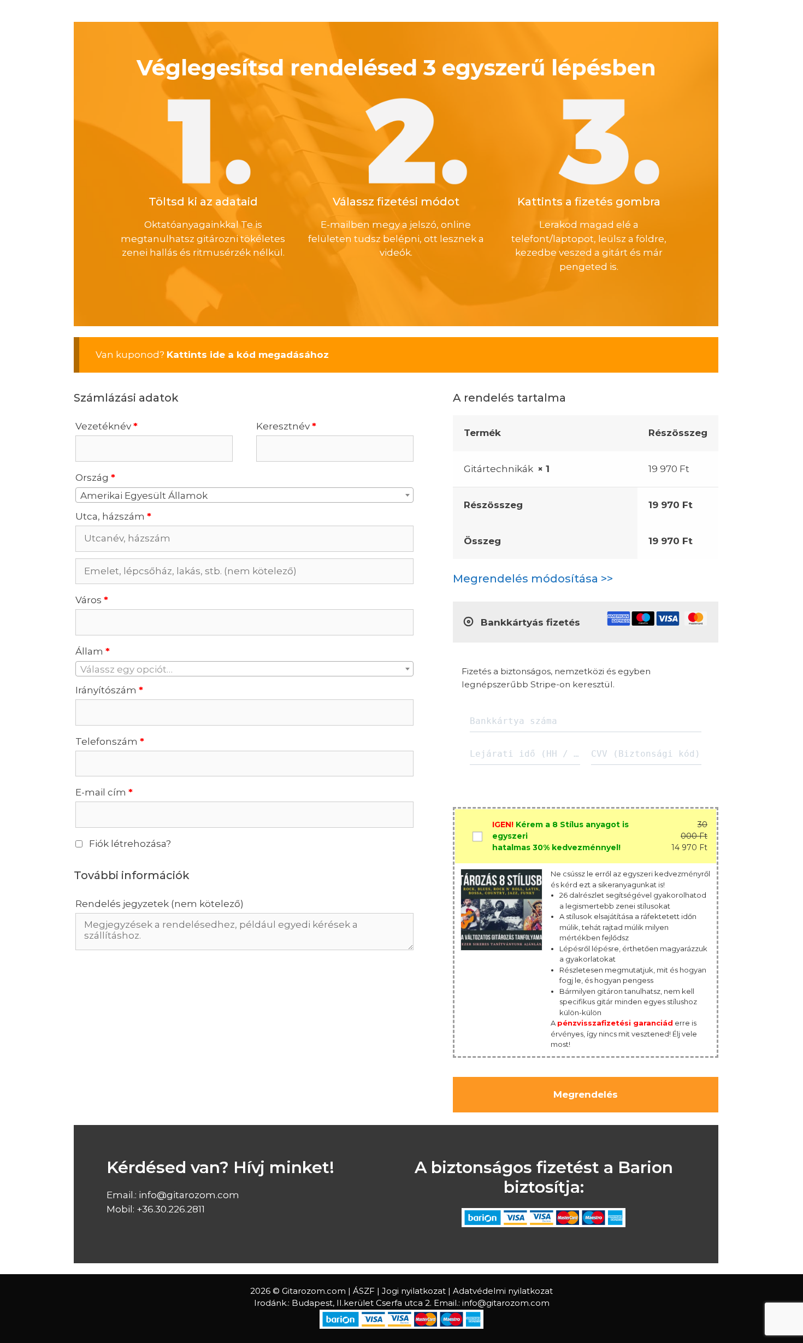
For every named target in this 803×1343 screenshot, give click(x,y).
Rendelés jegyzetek (159, 903)
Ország (95, 477)
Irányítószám (109, 690)
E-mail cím (104, 792)
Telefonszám (109, 741)
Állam (92, 651)
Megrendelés (585, 1094)
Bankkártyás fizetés (529, 622)
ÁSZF (364, 1291)
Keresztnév (286, 426)
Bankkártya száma (513, 721)
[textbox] (244, 669)
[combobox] (244, 495)
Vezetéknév (106, 426)
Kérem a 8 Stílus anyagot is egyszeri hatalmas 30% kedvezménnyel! (560, 836)
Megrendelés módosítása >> (533, 578)
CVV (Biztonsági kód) (645, 754)
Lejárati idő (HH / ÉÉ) (525, 754)
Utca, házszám (113, 516)
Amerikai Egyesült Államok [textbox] (144, 495)
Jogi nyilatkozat (414, 1291)
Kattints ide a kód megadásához (248, 354)
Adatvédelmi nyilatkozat (503, 1291)
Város (91, 599)
